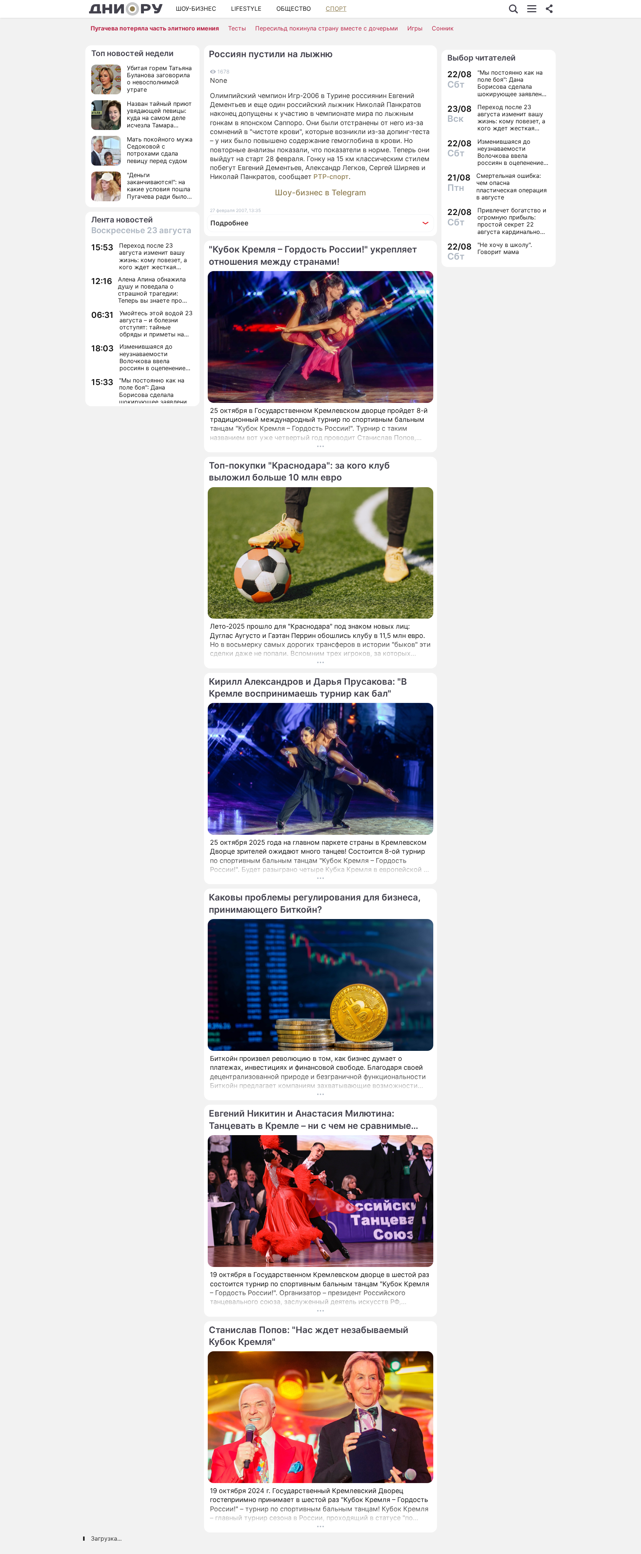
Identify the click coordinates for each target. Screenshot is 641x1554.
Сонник (443, 28)
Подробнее (229, 223)
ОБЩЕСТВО (293, 8)
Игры (415, 28)
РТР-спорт (331, 176)
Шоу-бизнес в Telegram (320, 192)
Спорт (336, 8)
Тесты (237, 28)
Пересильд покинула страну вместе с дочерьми (326, 28)
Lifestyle (246, 8)
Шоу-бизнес (196, 8)
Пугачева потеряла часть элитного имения (155, 28)
